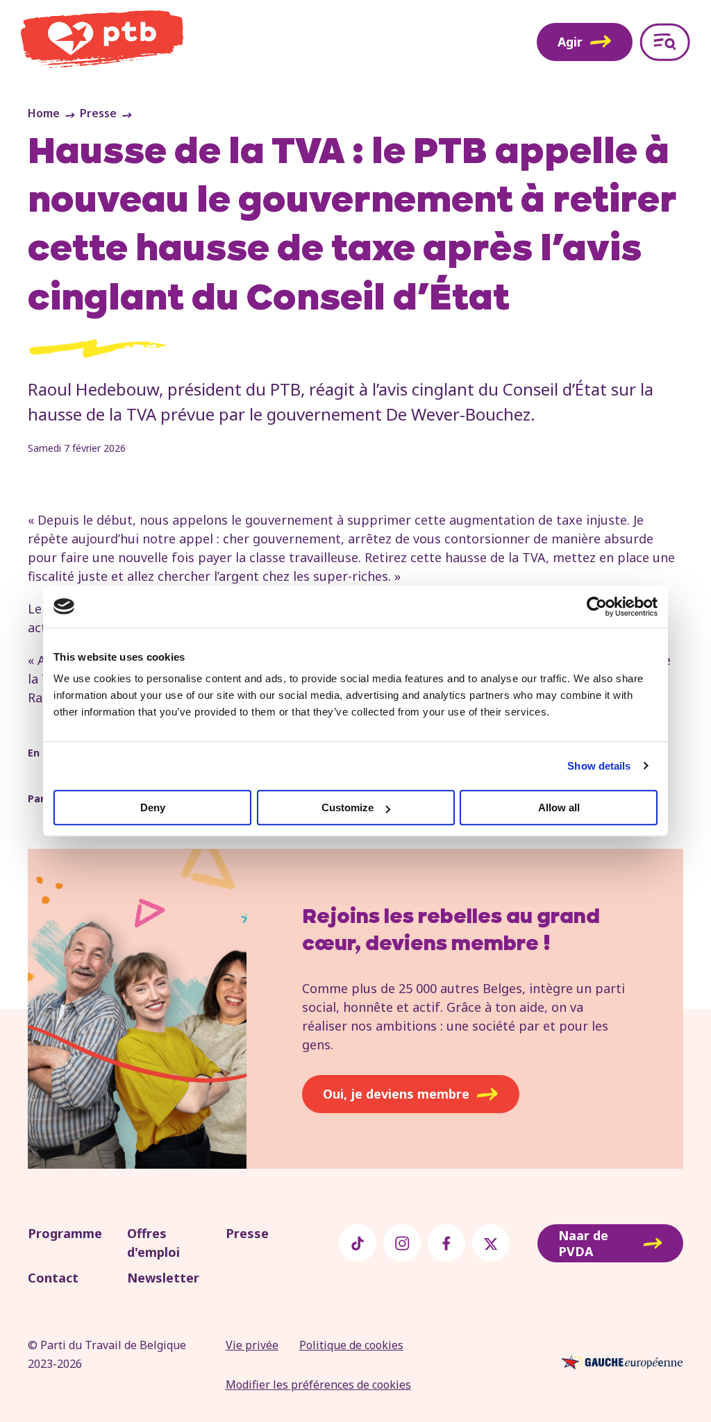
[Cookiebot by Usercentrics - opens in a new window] (597, 606)
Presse (98, 113)
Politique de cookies (351, 1345)
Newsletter (163, 1277)
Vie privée (252, 1345)
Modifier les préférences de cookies (318, 1384)
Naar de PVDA (583, 1243)
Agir (570, 41)
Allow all (559, 807)
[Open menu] (664, 42)
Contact (53, 1277)
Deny (152, 807)
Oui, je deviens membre (396, 1093)
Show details (598, 766)
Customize (347, 807)
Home (44, 113)
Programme (65, 1233)
